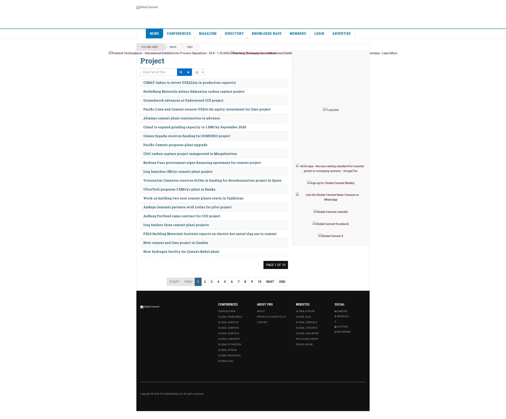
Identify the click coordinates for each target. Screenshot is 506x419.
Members (298, 33)
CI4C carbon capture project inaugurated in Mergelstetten (190, 154)
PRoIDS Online (304, 344)
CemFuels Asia (226, 311)
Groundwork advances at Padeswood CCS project (183, 100)
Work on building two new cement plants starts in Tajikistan (193, 198)
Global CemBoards (230, 316)
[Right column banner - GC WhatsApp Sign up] (331, 197)
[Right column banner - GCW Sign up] (331, 182)
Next (270, 282)
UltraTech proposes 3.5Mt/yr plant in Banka (179, 189)
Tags (190, 47)
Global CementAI (228, 328)
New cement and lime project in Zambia (175, 243)
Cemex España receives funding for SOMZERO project (186, 136)
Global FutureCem (229, 344)
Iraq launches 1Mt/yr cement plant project (177, 171)
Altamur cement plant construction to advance (181, 118)
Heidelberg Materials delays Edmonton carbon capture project (194, 91)
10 (259, 282)
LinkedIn (342, 311)
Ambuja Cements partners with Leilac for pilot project (187, 207)
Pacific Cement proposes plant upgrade (175, 145)
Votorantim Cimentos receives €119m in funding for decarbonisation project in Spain (212, 180)
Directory (234, 33)
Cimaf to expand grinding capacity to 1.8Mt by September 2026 (194, 127)
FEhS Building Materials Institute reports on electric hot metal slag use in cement (210, 234)
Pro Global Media (307, 339)
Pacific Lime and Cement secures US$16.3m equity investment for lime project (207, 109)
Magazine (208, 33)
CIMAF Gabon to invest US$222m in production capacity (189, 82)
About (261, 311)
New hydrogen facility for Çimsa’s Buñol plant (181, 251)
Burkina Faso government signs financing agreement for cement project (202, 162)
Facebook (342, 316)
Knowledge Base (267, 33)
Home (141, 33)
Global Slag (225, 361)
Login (319, 33)
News (154, 33)
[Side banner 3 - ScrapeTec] (331, 168)
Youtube (342, 326)
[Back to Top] (4, 415)
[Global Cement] (147, 7)
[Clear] (188, 72)
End (282, 282)
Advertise (341, 33)
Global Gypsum (227, 350)
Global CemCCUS (228, 322)
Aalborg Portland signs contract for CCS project (181, 216)
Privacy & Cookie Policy (271, 316)
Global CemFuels (228, 333)
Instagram (343, 331)
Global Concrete (229, 339)
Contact (262, 322)
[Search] (181, 72)
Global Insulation (229, 355)
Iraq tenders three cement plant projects (176, 225)
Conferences (179, 33)
